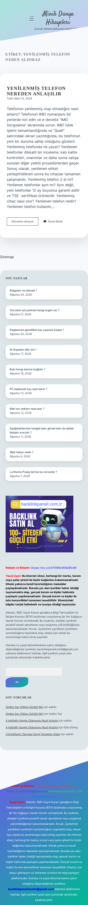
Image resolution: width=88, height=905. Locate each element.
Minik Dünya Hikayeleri (58, 18)
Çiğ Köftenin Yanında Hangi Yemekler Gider (33, 734)
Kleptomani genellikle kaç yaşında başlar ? (37, 330)
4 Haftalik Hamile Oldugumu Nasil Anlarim (32, 720)
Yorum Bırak (55, 221)
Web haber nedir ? (21, 452)
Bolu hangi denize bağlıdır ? (27, 369)
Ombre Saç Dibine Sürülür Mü (24, 707)
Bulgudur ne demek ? (23, 290)
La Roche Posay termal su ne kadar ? (33, 472)
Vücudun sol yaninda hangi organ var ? (34, 310)
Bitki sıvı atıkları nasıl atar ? (27, 408)
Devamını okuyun (25, 222)
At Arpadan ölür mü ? (23, 349)
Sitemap (7, 257)
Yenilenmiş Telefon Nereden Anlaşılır (36, 91)
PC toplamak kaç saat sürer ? (28, 389)
